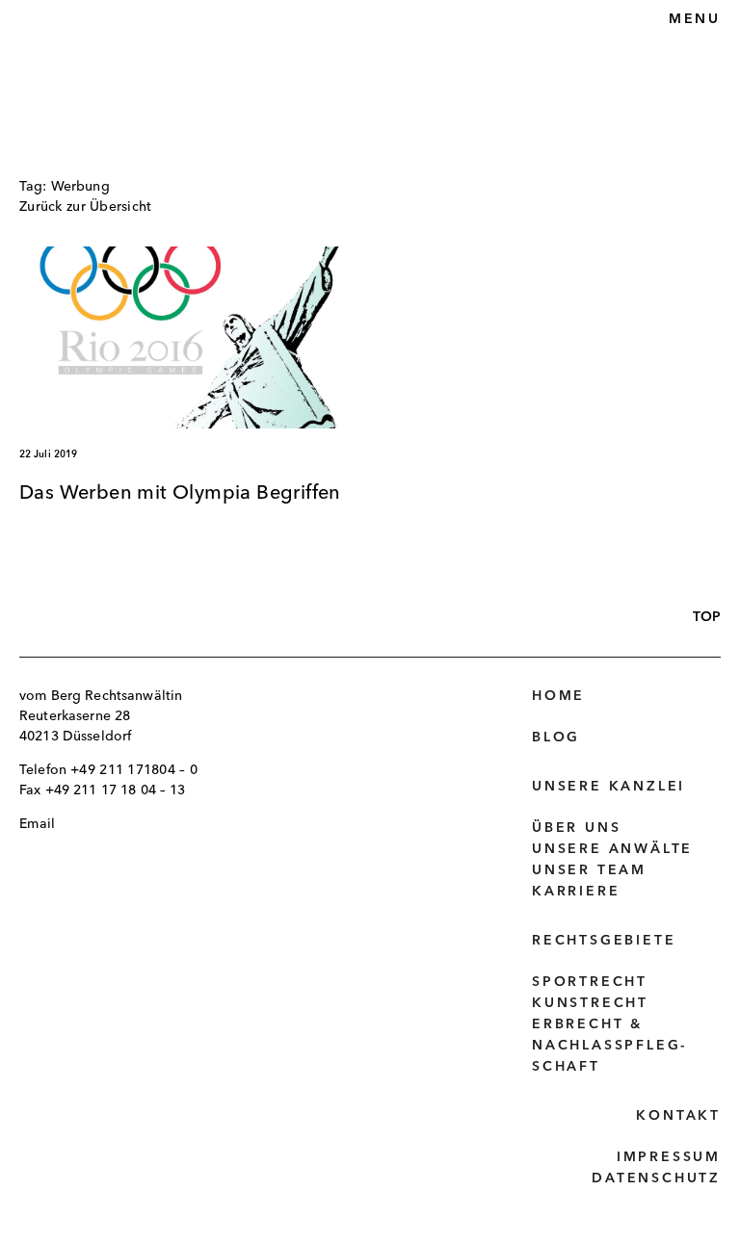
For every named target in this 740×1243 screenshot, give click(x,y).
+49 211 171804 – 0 (134, 770)
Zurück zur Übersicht (85, 207)
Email (37, 824)
